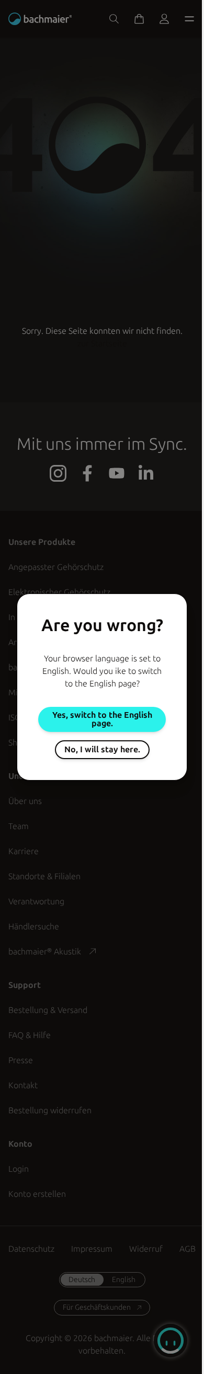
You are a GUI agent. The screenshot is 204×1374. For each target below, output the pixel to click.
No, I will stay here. (102, 749)
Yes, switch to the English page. (102, 719)
